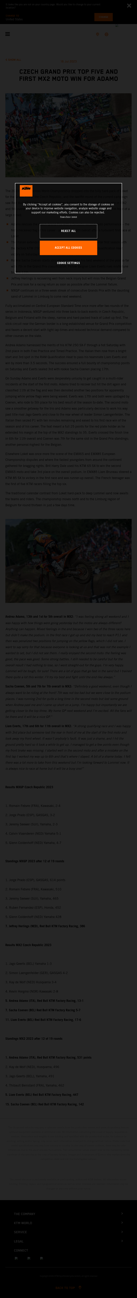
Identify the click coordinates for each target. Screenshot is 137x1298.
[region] (68, 228)
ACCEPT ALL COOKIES (68, 248)
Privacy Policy (65, 217)
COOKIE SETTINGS (68, 263)
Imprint (74, 217)
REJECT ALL (68, 231)
